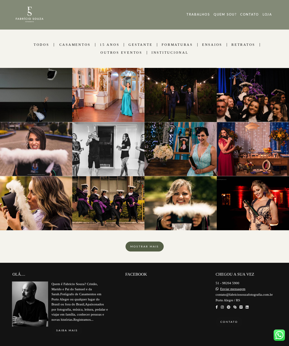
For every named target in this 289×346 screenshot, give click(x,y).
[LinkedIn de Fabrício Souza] (247, 307)
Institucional (170, 52)
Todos (41, 44)
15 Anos (109, 44)
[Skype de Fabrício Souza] (234, 307)
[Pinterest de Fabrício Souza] (228, 307)
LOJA (267, 14)
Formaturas (177, 44)
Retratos (243, 44)
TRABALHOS (198, 14)
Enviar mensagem (232, 289)
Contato (229, 322)
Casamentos (75, 44)
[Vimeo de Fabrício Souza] (241, 307)
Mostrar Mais (144, 246)
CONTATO (249, 14)
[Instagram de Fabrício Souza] (222, 307)
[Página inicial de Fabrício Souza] (40, 15)
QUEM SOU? (225, 14)
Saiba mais (67, 330)
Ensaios (212, 44)
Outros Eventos (121, 52)
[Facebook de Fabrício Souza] (217, 307)
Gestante (140, 44)
